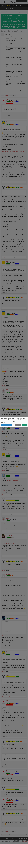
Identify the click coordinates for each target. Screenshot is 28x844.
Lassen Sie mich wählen (6, 424)
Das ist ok (24, 424)
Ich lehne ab (18, 424)
